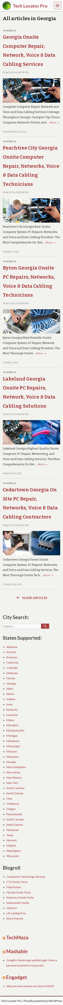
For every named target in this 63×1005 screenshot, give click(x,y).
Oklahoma (12, 803)
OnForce (11, 908)
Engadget (16, 977)
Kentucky (12, 709)
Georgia (10, 30)
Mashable (17, 951)
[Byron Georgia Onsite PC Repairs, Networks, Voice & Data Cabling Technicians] (31, 321)
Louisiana (12, 714)
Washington (13, 850)
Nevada (11, 762)
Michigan (12, 735)
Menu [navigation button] (57, 5)
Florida (10, 678)
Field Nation (13, 887)
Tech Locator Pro (18, 72)
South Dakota (14, 824)
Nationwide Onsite (17, 902)
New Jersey (13, 772)
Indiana (10, 699)
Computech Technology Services (25, 876)
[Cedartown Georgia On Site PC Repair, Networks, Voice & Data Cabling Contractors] (31, 543)
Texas (9, 835)
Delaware (12, 673)
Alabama (11, 646)
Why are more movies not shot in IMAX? (30, 986)
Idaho (9, 688)
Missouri (11, 751)
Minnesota (12, 740)
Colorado (12, 667)
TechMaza (17, 937)
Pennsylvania (14, 814)
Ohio (9, 798)
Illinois (10, 693)
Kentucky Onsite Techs (20, 897)
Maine (10, 720)
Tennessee (12, 829)
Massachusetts (15, 730)
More (54, 122)
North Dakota (14, 793)
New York (12, 782)
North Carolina (15, 788)
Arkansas (12, 657)
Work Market (14, 918)
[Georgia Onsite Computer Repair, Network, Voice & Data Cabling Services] (31, 90)
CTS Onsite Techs (17, 881)
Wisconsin (12, 856)
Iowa (9, 704)
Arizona (11, 652)
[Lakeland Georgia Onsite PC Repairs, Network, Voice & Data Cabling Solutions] (31, 432)
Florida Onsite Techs (18, 892)
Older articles (34, 598)
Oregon (11, 808)
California (12, 662)
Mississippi (13, 746)
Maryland (12, 725)
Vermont (11, 840)
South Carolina (15, 819)
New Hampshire (16, 767)
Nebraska (12, 756)
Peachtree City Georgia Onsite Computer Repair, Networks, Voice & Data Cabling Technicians (31, 166)
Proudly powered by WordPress (43, 1000)
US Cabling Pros (16, 913)
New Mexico (14, 777)
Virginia (11, 845)
